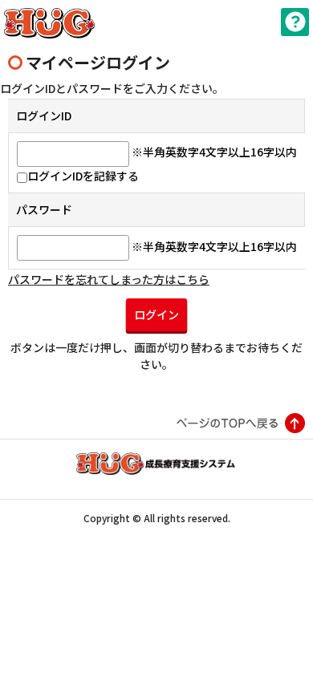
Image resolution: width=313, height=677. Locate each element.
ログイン (156, 314)
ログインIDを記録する (83, 176)
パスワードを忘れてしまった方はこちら (108, 279)
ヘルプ (295, 22)
